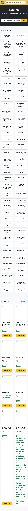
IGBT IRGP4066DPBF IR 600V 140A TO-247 (21, 325)
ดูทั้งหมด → (24, 302)
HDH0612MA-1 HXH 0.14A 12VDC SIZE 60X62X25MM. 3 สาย (20, 395)
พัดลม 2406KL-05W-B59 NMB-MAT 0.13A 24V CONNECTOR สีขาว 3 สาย (6, 360)
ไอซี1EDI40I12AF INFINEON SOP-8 (6, 324)
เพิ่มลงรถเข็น (7, 335)
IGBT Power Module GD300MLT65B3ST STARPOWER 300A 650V (7, 395)
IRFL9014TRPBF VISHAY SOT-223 (21, 359)
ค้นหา (24, 20)
